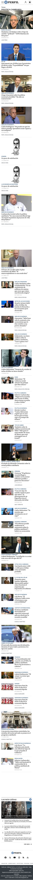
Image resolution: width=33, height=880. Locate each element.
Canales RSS (4, 863)
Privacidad (26, 863)
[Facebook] (5, 858)
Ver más (27, 844)
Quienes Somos (12, 863)
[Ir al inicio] (11, 2)
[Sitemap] (28, 858)
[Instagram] (19, 858)
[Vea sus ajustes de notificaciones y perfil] (30, 2)
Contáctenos (19, 863)
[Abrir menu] (2, 2)
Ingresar (25, 2)
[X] (10, 858)
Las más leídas (8, 799)
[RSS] (23, 858)
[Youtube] (15, 858)
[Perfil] (16, 853)
